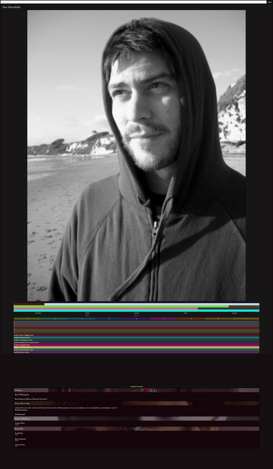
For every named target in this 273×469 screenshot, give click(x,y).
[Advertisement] (65, 370)
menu (270, 2)
